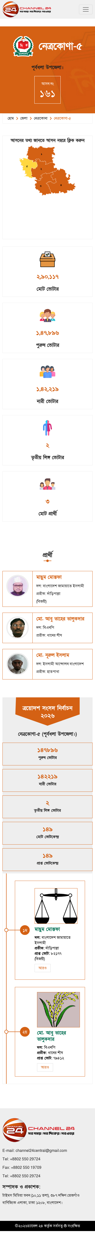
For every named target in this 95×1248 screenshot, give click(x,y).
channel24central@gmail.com (41, 1150)
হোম (11, 118)
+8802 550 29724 (25, 1159)
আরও (42, 968)
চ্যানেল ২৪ (35, 1226)
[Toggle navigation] (86, 9)
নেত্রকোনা (41, 118)
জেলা (24, 118)
